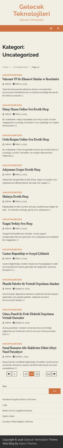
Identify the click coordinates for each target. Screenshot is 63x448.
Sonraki (54, 373)
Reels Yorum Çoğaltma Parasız (17, 410)
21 (26, 373)
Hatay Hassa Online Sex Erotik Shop (25, 109)
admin (8, 84)
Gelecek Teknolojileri (31, 10)
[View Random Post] (50, 28)
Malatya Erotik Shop (15, 197)
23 (37, 373)
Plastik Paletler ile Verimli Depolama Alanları (30, 284)
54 (48, 373)
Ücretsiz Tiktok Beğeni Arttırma (17, 421)
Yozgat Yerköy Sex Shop (17, 224)
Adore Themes (28, 443)
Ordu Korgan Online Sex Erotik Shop (25, 139)
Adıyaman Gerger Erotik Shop (21, 170)
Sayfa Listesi (8, 416)
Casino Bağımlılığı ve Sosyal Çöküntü (25, 254)
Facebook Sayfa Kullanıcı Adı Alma (19, 399)
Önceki (8, 373)
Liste (4, 405)
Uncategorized (12, 75)
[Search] (58, 28)
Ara (4, 386)
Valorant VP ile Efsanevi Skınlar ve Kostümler (30, 79)
